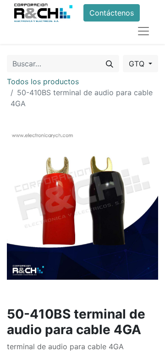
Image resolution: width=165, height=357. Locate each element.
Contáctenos (111, 12)
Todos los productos (43, 81)
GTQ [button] (138, 63)
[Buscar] (109, 63)
